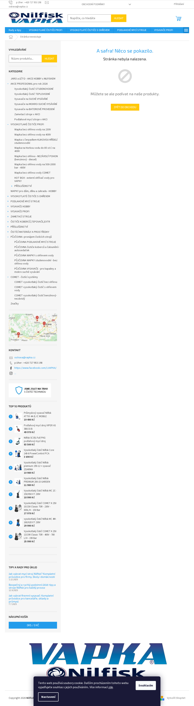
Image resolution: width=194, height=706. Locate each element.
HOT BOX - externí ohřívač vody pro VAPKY (34, 179)
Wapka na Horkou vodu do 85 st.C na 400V (34, 149)
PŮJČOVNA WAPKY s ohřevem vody (34, 255)
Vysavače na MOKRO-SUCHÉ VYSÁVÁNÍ (35, 104)
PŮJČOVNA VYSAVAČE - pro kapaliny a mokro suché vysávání (35, 270)
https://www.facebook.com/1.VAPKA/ (35, 368)
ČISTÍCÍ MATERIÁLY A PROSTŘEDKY (30, 232)
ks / (33, 625)
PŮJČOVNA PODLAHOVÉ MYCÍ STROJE (35, 242)
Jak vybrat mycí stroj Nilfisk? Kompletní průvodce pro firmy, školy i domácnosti (32, 575)
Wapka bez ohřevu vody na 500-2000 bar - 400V (35, 166)
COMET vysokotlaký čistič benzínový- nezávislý (35, 297)
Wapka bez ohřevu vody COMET (32, 173)
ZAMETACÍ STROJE (21, 217)
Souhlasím (145, 685)
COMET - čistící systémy (24, 277)
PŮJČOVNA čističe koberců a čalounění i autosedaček (36, 248)
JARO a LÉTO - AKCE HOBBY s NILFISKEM (33, 79)
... (15, 373)
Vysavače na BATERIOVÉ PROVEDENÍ (34, 109)
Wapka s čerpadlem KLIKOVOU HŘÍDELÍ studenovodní (35, 141)
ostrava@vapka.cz (24, 357)
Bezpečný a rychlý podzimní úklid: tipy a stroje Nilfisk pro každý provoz (32, 586)
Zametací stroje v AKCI (27, 114)
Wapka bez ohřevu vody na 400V (32, 135)
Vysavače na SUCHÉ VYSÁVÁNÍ (31, 99)
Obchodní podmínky (93, 4)
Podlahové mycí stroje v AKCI (30, 119)
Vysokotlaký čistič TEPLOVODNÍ (32, 94)
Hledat (118, 18)
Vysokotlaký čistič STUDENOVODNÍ (33, 89)
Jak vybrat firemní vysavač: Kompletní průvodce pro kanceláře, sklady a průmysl (31, 598)
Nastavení (48, 697)
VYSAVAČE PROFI (20, 211)
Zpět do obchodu (125, 107)
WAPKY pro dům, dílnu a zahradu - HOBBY (33, 191)
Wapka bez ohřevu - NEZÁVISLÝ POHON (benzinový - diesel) (36, 157)
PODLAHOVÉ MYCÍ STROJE (25, 201)
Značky (15, 304)
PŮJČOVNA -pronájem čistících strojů (31, 237)
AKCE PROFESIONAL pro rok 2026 (29, 84)
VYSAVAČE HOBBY (20, 206)
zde (110, 687)
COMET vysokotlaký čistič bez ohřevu (35, 282)
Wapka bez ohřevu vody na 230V (32, 129)
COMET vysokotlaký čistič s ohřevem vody (35, 288)
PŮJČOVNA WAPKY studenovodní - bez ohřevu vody (35, 262)
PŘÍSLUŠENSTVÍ (23, 186)
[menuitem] (15, 30)
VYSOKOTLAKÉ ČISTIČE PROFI (27, 124)
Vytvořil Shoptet (176, 698)
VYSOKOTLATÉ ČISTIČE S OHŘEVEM (30, 196)
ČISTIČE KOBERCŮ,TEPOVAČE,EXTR (30, 222)
